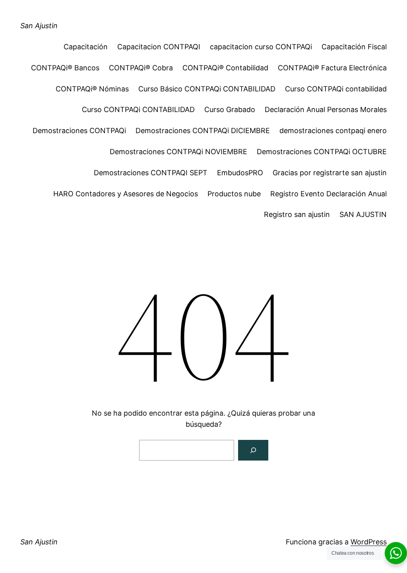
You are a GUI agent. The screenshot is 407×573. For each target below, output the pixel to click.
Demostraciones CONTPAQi (79, 130)
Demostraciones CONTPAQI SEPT (150, 172)
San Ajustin (39, 25)
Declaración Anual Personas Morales (326, 109)
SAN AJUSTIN (363, 214)
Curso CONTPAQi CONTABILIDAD (138, 109)
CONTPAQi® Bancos (65, 68)
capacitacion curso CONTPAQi (261, 47)
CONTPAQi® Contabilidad (225, 68)
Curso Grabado (229, 109)
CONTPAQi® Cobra (141, 68)
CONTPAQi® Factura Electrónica (332, 68)
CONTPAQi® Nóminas (92, 89)
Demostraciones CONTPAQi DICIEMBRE (203, 130)
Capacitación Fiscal (354, 47)
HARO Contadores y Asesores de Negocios (125, 194)
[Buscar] (253, 450)
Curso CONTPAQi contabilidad (336, 89)
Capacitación (86, 47)
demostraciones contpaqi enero (333, 130)
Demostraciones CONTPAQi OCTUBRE (322, 151)
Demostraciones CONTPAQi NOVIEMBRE (178, 151)
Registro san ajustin (297, 214)
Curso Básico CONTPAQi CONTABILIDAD (206, 89)
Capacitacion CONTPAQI (158, 47)
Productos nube (234, 194)
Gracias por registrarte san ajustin (330, 172)
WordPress (369, 542)
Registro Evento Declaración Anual (328, 194)
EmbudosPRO (240, 172)
